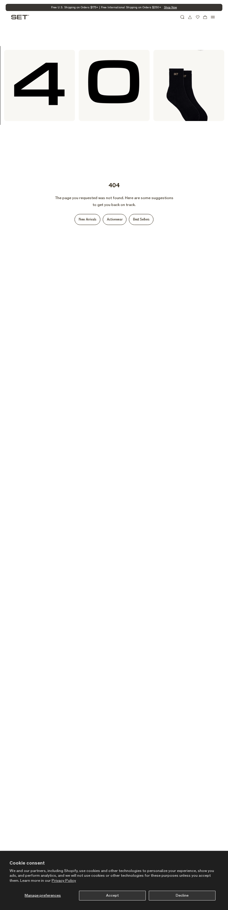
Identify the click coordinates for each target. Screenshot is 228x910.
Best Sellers (141, 219)
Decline (182, 895)
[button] (182, 17)
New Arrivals (87, 219)
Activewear (115, 219)
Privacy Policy (64, 880)
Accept (112, 895)
